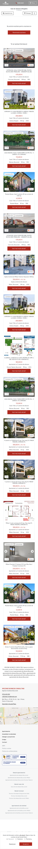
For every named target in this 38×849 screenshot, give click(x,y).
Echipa (4, 739)
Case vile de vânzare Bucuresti (19, 786)
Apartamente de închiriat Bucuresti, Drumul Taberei (19, 813)
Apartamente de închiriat (19, 805)
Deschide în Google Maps (9, 704)
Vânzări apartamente (19, 772)
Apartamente (6, 731)
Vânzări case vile (19, 784)
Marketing (29, 839)
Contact (4, 742)
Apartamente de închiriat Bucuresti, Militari (19, 810)
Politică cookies (6, 748)
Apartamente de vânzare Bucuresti (19, 775)
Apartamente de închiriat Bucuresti (19, 808)
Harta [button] (31, 65)
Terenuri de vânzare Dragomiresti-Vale (19, 793)
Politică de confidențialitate (9, 751)
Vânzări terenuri (19, 791)
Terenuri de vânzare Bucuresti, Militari (19, 798)
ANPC (3, 746)
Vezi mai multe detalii (19, 83)
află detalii (22, 835)
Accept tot (26, 844)
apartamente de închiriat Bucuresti (23, 675)
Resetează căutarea (19, 32)
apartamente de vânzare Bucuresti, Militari (14, 673)
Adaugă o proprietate (8, 737)
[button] (34, 13)
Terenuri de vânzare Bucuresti (19, 796)
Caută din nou (8, 13)
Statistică (20, 839)
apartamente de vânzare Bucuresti (23, 671)
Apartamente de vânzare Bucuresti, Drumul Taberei (19, 780)
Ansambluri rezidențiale (9, 734)
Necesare (11, 839)
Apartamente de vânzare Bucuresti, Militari (19, 777)
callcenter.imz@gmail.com (9, 696)
